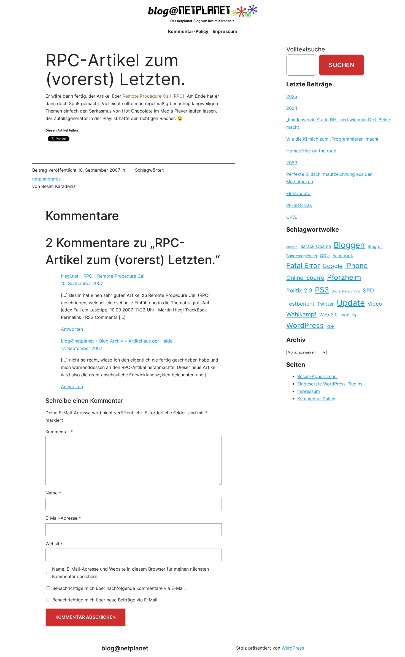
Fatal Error (303, 265)
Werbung (348, 315)
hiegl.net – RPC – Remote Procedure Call (103, 276)
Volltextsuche (305, 49)
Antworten (72, 329)
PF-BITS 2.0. (299, 205)
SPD (368, 290)
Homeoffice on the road (311, 151)
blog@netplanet (124, 648)
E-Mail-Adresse (63, 518)
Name (53, 493)
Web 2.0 (328, 314)
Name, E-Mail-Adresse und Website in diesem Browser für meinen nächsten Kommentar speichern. (130, 572)
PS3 (322, 289)
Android (292, 247)
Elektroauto (298, 193)
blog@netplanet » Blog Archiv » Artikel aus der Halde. (117, 341)
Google (332, 265)
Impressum (308, 391)
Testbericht (300, 303)
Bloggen (349, 245)
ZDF (330, 326)
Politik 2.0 (299, 290)
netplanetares (46, 179)
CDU (325, 255)
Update (351, 303)
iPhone (356, 265)
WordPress (305, 325)
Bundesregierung (301, 256)
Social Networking (346, 291)
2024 (291, 108)
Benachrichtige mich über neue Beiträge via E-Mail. (105, 600)
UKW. (291, 217)
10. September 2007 (82, 283)
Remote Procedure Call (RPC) (153, 96)
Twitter (325, 304)
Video (375, 304)
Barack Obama (315, 246)
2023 (291, 162)
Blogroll (375, 246)
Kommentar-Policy (316, 398)
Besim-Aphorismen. (317, 376)
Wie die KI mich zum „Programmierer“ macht (332, 139)
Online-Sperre (305, 277)
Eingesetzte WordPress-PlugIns (329, 384)
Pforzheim (344, 277)
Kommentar (59, 431)
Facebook (343, 255)
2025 (291, 96)
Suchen (341, 65)
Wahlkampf (301, 314)
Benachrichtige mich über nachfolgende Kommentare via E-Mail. (119, 588)
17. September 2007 (81, 348)
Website (53, 543)
